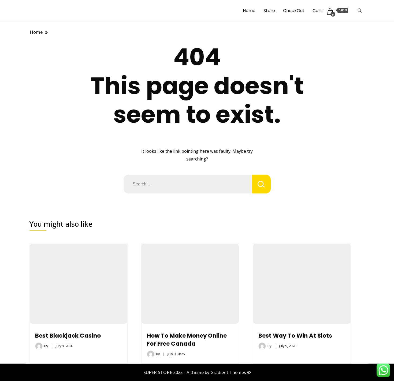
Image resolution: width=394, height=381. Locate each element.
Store (269, 11)
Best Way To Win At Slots (295, 335)
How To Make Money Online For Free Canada (187, 340)
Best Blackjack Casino (68, 335)
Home (249, 11)
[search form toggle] (360, 11)
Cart (317, 11)
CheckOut (293, 11)
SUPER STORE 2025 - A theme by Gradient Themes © (197, 372)
